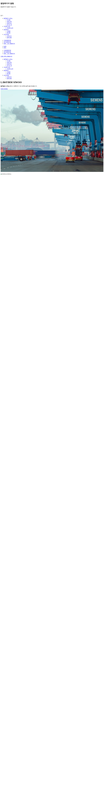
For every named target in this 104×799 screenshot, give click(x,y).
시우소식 (9, 36)
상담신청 (9, 21)
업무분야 (6, 29)
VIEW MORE (4, 88)
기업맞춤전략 (7, 40)
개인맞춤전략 (7, 42)
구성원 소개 (7, 26)
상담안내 (9, 23)
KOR (5, 46)
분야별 (8, 32)
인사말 (8, 20)
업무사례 (9, 37)
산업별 (8, 31)
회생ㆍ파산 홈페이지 (9, 43)
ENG (5, 47)
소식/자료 (6, 34)
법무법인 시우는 (8, 18)
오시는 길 (9, 24)
